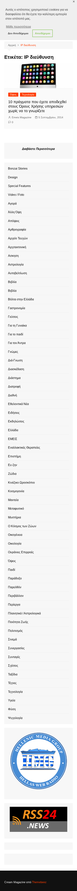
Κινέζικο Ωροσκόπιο (21, 482)
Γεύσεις (13, 316)
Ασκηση (13, 255)
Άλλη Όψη (14, 212)
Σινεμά (12, 639)
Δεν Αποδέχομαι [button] (18, 33)
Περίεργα (14, 604)
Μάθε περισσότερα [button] (18, 26)
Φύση (12, 709)
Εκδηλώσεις (16, 421)
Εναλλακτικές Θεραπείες (24, 447)
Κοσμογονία (16, 491)
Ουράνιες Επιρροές (21, 552)
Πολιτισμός (15, 630)
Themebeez (39, 882)
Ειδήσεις (14, 412)
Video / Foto (16, 194)
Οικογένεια (15, 534)
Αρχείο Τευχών (18, 238)
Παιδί (11, 569)
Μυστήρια (14, 517)
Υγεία (11, 700)
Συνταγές (14, 657)
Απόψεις (13, 221)
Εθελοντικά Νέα (18, 404)
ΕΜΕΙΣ (12, 439)
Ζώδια (12, 473)
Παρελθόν (14, 587)
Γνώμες (13, 351)
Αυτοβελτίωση (17, 273)
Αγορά (12, 203)
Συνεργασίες (16, 648)
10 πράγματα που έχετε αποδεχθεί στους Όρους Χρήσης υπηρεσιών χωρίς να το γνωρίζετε (37, 106)
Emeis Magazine (21, 117)
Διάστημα (14, 378)
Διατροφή (14, 386)
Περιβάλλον (16, 595)
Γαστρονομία (16, 308)
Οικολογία (14, 543)
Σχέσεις (13, 665)
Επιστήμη (14, 456)
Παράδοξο (15, 578)
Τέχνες (12, 683)
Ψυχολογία (15, 718)
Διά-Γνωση (15, 360)
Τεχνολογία (28, 94)
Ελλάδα (13, 430)
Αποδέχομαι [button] (42, 33)
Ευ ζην (12, 465)
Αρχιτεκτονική (17, 247)
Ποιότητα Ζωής (18, 622)
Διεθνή (12, 395)
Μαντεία (13, 500)
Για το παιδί (15, 334)
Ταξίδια (12, 674)
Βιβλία (12, 282)
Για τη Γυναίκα (17, 325)
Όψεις (13, 94)
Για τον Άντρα (17, 343)
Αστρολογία (16, 264)
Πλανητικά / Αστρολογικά (24, 613)
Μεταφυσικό (16, 508)
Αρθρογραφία (17, 229)
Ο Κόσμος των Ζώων (22, 526)
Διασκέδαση (16, 369)
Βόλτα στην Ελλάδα (21, 299)
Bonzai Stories (17, 168)
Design (13, 177)
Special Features (19, 186)
